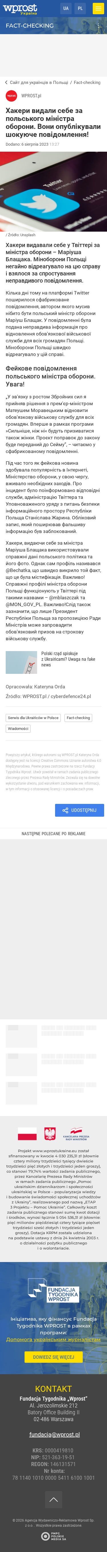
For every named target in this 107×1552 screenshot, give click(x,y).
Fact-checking (30, 25)
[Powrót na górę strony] (53, 1499)
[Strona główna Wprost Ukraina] (20, 8)
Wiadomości (18, 728)
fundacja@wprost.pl (53, 1434)
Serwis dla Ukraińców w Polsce (33, 718)
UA (65, 8)
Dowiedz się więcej (53, 1357)
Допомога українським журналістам (53, 1339)
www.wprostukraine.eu (55, 1150)
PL (80, 8)
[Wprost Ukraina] (5, 83)
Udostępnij (83, 810)
